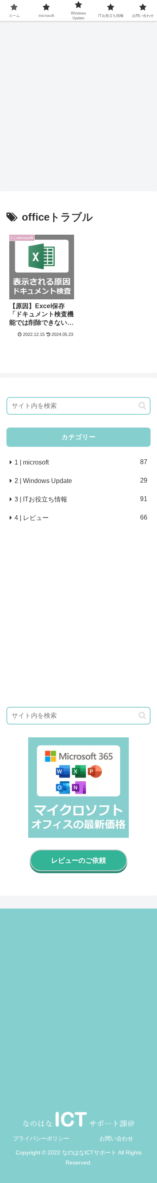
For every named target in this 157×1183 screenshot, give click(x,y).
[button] (142, 405)
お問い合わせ (116, 1138)
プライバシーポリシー (41, 1138)
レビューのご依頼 (78, 860)
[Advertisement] (78, 106)
